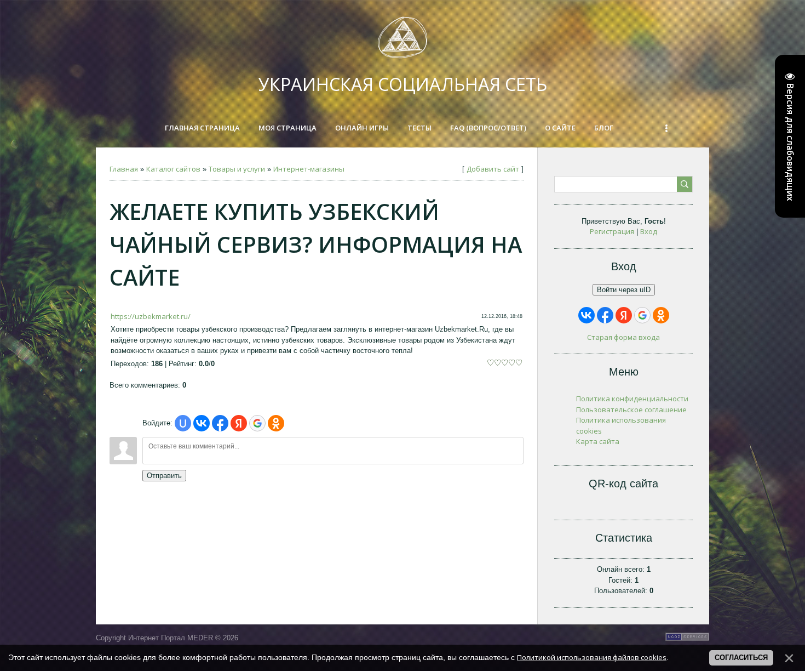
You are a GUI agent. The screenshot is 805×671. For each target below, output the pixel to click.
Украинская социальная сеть (402, 84)
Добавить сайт (493, 169)
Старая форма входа (623, 337)
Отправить (164, 475)
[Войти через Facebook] (220, 423)
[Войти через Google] (257, 423)
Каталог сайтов (173, 169)
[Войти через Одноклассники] (276, 423)
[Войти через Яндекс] (239, 423)
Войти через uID (624, 290)
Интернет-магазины (308, 169)
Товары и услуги (237, 169)
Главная (124, 169)
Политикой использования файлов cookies (591, 657)
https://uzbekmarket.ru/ (151, 316)
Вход (648, 231)
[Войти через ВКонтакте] (201, 423)
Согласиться (741, 657)
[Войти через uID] (183, 423)
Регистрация (612, 231)
